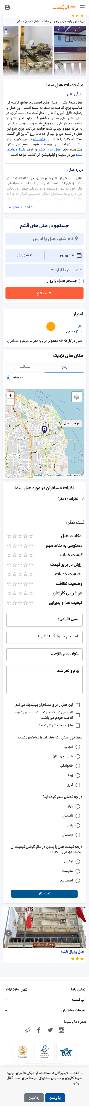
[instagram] (61, 1031)
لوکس (68, 861)
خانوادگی (66, 765)
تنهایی (68, 746)
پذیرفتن (55, 1098)
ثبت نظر (44, 893)
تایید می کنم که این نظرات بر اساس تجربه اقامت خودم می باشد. (44, 715)
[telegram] (27, 1031)
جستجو (44, 293)
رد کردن (34, 1098)
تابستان (67, 815)
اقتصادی (66, 880)
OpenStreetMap (56, 476)
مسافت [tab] (24, 367)
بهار (70, 806)
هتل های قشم (49, 149)
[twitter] (50, 1031)
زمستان (67, 834)
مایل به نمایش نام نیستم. (55, 725)
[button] (44, 429)
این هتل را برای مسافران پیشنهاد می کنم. (43, 705)
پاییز (70, 825)
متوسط (67, 871)
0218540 (39, 139)
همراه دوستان (62, 756)
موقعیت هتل (72, 424)
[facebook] (39, 1031)
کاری (70, 785)
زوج (70, 775)
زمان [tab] (64, 367)
